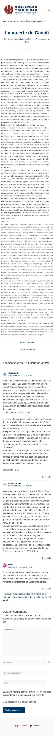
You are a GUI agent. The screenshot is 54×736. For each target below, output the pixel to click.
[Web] (24, 683)
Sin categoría (22, 21)
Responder (46, 477)
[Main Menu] (49, 10)
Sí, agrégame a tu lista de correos (20, 702)
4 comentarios (9, 21)
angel (10, 565)
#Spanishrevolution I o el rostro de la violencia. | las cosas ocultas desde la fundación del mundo (27, 597)
